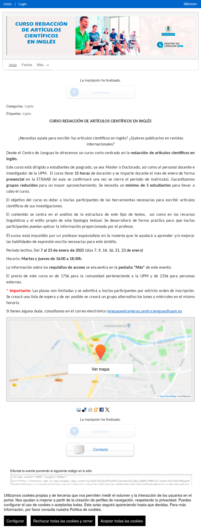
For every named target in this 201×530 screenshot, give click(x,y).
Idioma (189, 3)
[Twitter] (107, 409)
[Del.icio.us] (84, 409)
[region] (100, 507)
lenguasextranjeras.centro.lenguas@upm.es (144, 311)
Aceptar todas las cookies (121, 520)
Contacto (100, 449)
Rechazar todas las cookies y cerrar (63, 520)
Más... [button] (41, 64)
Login (23, 3)
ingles (27, 113)
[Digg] (90, 409)
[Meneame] (96, 409)
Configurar (15, 520)
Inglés (29, 106)
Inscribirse (100, 92)
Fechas (26, 64)
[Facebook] (101, 409)
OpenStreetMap (168, 396)
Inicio (8, 3)
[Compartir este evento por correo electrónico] (78, 409)
